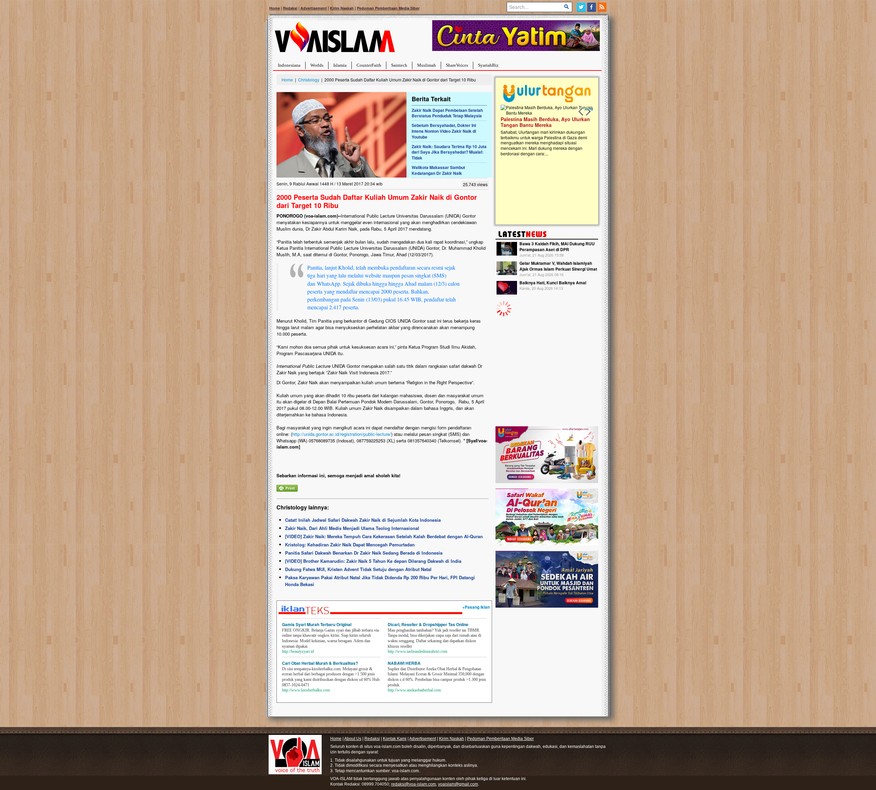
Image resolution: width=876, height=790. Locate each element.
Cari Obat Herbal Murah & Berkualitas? (320, 663)
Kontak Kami (395, 738)
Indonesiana (289, 65)
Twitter (581, 7)
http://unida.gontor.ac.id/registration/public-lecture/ (341, 434)
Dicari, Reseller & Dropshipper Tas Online (428, 624)
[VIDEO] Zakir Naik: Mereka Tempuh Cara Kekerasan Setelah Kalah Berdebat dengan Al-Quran (384, 536)
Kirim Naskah (342, 8)
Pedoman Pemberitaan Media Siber (388, 8)
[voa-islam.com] (334, 39)
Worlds (316, 65)
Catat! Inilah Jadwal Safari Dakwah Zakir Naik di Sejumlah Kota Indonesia (363, 520)
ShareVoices (457, 65)
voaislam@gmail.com (458, 784)
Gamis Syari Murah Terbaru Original (316, 624)
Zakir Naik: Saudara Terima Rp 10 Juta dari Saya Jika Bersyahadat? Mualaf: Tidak (449, 152)
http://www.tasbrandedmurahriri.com (417, 651)
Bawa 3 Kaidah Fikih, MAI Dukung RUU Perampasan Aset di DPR (557, 246)
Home (274, 8)
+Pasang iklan (476, 607)
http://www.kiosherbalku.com (306, 690)
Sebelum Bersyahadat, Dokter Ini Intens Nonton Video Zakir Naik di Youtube (444, 131)
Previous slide (581, 111)
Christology (308, 79)
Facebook (592, 7)
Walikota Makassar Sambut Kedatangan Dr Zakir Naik (438, 170)
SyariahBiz (488, 65)
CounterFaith (369, 65)
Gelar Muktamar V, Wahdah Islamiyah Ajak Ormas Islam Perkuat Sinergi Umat (558, 266)
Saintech (399, 65)
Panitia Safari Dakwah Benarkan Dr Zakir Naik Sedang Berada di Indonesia (363, 552)
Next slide (587, 111)
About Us (352, 738)
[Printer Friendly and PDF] (287, 487)
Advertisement (313, 8)
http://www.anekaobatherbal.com (414, 690)
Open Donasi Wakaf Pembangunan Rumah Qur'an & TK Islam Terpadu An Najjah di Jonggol (546, 130)
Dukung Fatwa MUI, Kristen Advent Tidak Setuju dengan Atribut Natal (358, 569)
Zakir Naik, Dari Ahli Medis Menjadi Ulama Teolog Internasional (352, 528)
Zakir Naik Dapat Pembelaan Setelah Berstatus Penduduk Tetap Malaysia (447, 113)
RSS (602, 7)
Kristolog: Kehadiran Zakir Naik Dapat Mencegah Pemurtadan (350, 544)
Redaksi (290, 8)
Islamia (340, 65)
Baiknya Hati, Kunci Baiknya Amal (552, 283)
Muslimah (426, 65)
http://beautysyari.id (298, 651)
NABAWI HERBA (404, 663)
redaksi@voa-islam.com (413, 784)
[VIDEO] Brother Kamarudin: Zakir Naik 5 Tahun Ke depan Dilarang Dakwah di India (373, 561)
